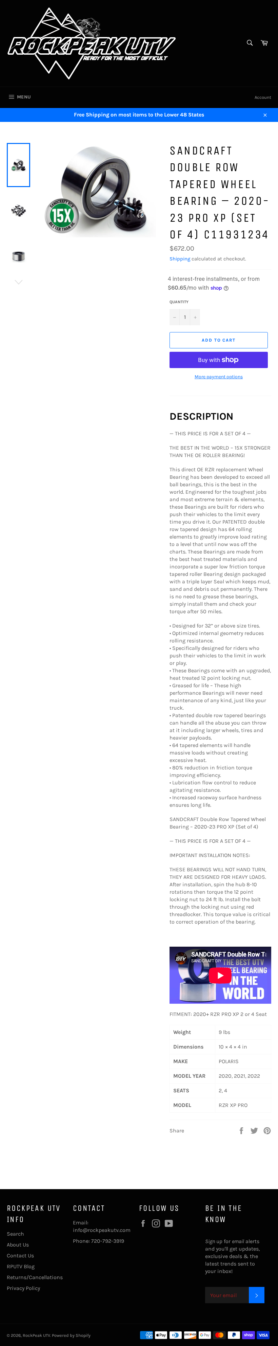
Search (15, 1234)
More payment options (219, 377)
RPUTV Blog (21, 1266)
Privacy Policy (23, 1288)
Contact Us (20, 1255)
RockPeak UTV (36, 1335)
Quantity (179, 301)
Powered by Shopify (71, 1335)
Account (263, 97)
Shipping (180, 259)
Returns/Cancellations (35, 1277)
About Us (18, 1244)
